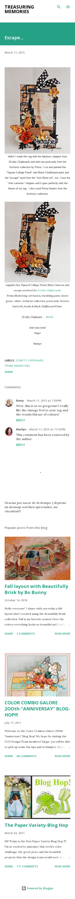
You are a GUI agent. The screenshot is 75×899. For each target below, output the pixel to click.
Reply (20, 420)
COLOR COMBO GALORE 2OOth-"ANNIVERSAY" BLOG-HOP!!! (37, 708)
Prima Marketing (17, 365)
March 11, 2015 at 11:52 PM (47, 429)
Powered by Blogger (39, 888)
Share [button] (9, 372)
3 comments (26, 633)
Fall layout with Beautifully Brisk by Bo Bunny (36, 589)
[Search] (59, 7)
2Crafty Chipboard (29, 360)
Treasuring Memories (19, 9)
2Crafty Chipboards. (49, 290)
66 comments (26, 756)
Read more (62, 633)
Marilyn (21, 429)
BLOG (49, 317)
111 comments (27, 866)
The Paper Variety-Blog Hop (36, 825)
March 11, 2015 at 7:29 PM (44, 400)
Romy (20, 400)
